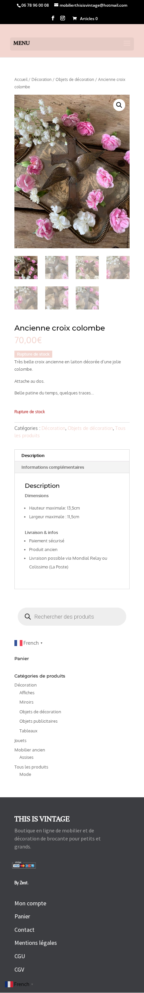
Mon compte (30, 903)
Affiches (26, 692)
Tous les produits (31, 767)
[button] (119, 105)
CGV (19, 969)
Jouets (20, 740)
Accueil (20, 79)
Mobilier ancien (29, 749)
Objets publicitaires (38, 721)
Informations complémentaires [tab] (52, 467)
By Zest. (21, 882)
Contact (24, 929)
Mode (25, 774)
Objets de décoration (75, 79)
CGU (19, 956)
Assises (26, 757)
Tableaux (28, 730)
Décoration (41, 79)
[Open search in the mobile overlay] (72, 616)
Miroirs (26, 702)
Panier (22, 916)
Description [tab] (33, 455)
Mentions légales (35, 942)
